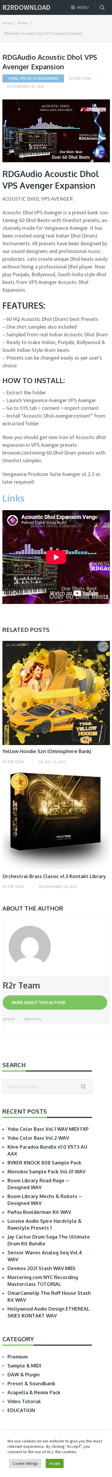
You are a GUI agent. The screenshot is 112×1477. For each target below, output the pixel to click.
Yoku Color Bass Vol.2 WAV (38, 1138)
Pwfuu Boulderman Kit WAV (39, 1212)
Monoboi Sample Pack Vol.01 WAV (46, 1172)
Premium (17, 1357)
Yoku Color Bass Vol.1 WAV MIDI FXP (48, 1129)
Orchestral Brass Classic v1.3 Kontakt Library (54, 876)
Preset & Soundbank (39, 78)
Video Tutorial (24, 1401)
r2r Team (82, 78)
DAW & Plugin (23, 1375)
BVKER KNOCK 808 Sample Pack (44, 1163)
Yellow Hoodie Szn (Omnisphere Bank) (46, 751)
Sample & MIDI (24, 1366)
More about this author (38, 1002)
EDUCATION (21, 1410)
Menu (83, 7)
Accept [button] (54, 1463)
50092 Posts (32, 1019)
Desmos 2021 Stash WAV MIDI (41, 1268)
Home (13, 78)
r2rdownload (26, 7)
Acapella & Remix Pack (33, 1392)
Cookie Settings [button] (25, 1463)
